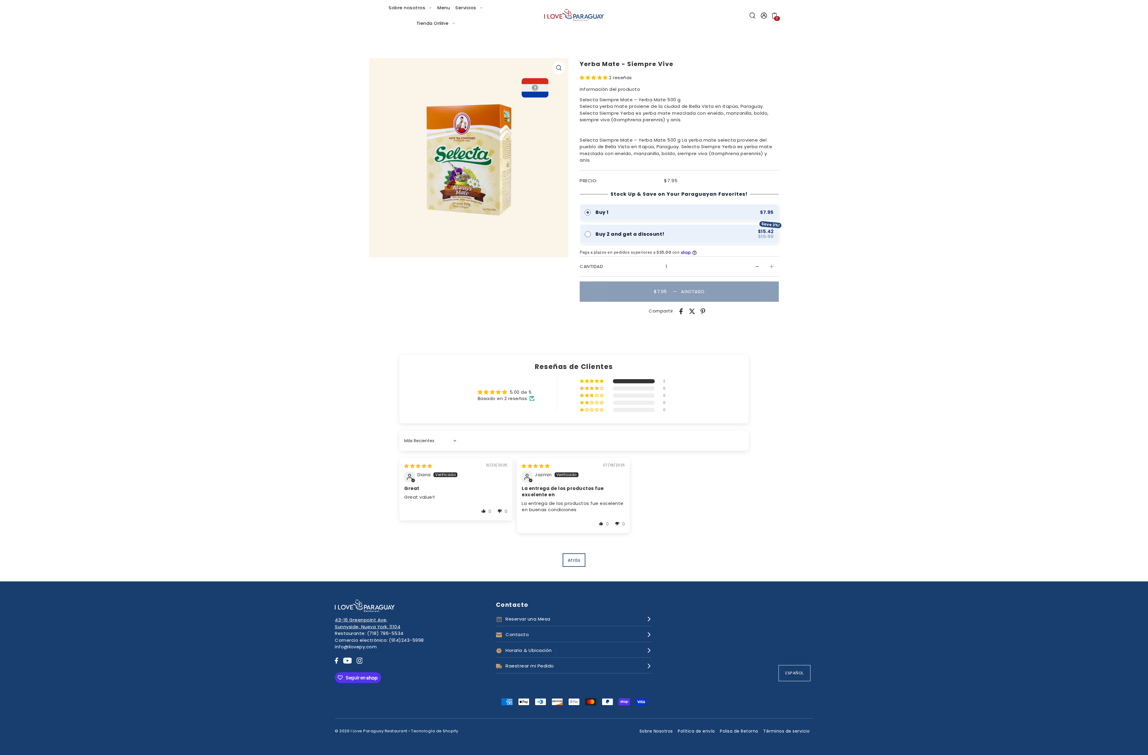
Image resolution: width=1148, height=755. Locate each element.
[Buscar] (752, 15)
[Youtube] (347, 660)
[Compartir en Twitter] (692, 311)
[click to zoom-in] (558, 67)
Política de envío (696, 731)
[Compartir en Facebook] (681, 311)
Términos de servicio (786, 731)
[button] (594, 77)
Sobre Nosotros (656, 731)
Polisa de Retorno (739, 731)
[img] (418, 466)
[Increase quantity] (771, 266)
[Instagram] (360, 660)
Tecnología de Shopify (434, 731)
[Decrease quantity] (757, 266)
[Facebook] (336, 660)
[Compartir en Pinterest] (703, 311)
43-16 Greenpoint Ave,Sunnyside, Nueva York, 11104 (367, 623)
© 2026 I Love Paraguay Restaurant (371, 731)
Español (794, 673)
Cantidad (591, 266)
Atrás (574, 560)
